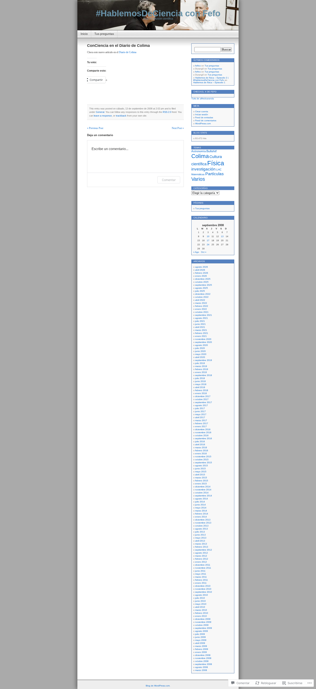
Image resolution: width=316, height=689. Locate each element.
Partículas (214, 174)
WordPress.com (203, 123)
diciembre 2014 (202, 486)
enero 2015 (201, 483)
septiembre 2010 (203, 592)
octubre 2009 (202, 625)
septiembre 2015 (203, 462)
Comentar (169, 180)
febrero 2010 (201, 613)
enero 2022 (201, 309)
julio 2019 (200, 363)
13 (222, 236)
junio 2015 (200, 468)
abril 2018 (200, 387)
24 (208, 244)
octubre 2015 (202, 459)
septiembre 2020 (203, 342)
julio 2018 (200, 378)
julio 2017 (200, 408)
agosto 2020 (201, 345)
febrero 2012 (201, 559)
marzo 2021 (201, 330)
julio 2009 (200, 634)
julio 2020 (200, 348)
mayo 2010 (200, 604)
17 (208, 240)
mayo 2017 (200, 414)
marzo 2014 (201, 510)
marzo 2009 (201, 646)
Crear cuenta (201, 111)
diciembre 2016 (202, 429)
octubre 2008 (202, 661)
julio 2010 (200, 598)
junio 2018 (200, 381)
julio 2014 (200, 501)
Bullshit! (211, 151)
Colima (200, 156)
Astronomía (198, 151)
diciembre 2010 (202, 586)
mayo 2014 (200, 507)
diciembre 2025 (202, 279)
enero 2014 (201, 517)
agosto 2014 (201, 498)
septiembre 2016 (203, 438)
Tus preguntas (104, 33)
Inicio (84, 33)
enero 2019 (201, 372)
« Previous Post (95, 128)
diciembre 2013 (202, 520)
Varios (198, 179)
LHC (219, 169)
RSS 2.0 (167, 112)
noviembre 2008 (203, 658)
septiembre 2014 (203, 495)
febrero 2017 (201, 423)
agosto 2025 (201, 288)
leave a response (103, 115)
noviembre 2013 (203, 523)
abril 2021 (200, 327)
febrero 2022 (201, 306)
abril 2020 (200, 357)
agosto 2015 (201, 465)
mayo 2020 (200, 354)
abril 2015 (200, 474)
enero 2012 (201, 562)
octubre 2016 (202, 435)
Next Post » (178, 128)
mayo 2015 (200, 471)
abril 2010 (200, 607)
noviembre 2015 (203, 456)
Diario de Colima (127, 52)
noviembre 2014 (203, 489)
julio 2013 (200, 532)
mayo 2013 (200, 538)
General (100, 112)
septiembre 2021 (203, 315)
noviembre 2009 (203, 622)
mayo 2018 (200, 384)
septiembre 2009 (203, 628)
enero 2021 (201, 336)
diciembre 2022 (202, 294)
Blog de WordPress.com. (158, 685)
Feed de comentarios (205, 120)
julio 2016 (200, 441)
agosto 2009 (201, 631)
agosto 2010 (201, 595)
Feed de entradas (204, 117)
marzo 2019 (201, 366)
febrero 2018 (201, 390)
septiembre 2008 (203, 664)
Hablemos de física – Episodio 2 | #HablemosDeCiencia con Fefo (211, 79)
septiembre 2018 (203, 375)
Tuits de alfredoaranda (202, 98)
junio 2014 (200, 504)
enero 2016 (201, 453)
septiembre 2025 (203, 285)
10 (208, 236)
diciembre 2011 (202, 565)
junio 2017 (200, 411)
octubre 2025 (202, 282)
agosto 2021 (201, 318)
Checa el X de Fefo (204, 92)
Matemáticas (198, 174)
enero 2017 (201, 426)
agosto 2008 (201, 667)
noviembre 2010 (203, 589)
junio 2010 (200, 601)
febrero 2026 (201, 273)
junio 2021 (200, 324)
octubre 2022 (202, 297)
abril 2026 (200, 270)
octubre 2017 (202, 399)
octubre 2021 (202, 312)
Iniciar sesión (201, 114)
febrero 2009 (201, 649)
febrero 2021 (201, 333)
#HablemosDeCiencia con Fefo (158, 13)
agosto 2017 (201, 405)
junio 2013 (200, 535)
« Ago (196, 252)
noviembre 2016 (203, 432)
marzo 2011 (201, 577)
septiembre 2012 (203, 550)
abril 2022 (200, 300)
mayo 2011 (200, 574)
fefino (198, 65)
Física (215, 163)
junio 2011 (200, 571)
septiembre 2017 (203, 402)
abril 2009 (200, 643)
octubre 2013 (202, 526)
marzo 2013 (201, 544)
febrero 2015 (201, 480)
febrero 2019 (201, 369)
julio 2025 (200, 291)
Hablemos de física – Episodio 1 (209, 82)
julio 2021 (200, 321)
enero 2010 (201, 616)
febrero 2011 (201, 580)
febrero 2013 (201, 547)
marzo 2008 (201, 670)
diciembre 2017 (202, 396)
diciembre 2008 (202, 655)
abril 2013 (200, 541)
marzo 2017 (201, 420)
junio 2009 (200, 637)
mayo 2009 (200, 640)
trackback (121, 115)
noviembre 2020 (203, 339)
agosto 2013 (201, 529)
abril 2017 (200, 417)
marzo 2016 (201, 447)
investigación (203, 169)
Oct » (203, 252)
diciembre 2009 (202, 619)
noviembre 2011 (203, 568)
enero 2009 (201, 652)
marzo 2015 (201, 477)
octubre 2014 (202, 492)
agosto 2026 (201, 267)
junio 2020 (200, 351)
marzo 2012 (201, 556)
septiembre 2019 (203, 360)
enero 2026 (201, 276)
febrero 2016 (201, 450)
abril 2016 (200, 444)
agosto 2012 (201, 553)
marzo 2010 (201, 610)
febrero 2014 (201, 514)
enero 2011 (201, 583)
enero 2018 (201, 393)
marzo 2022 (201, 303)
